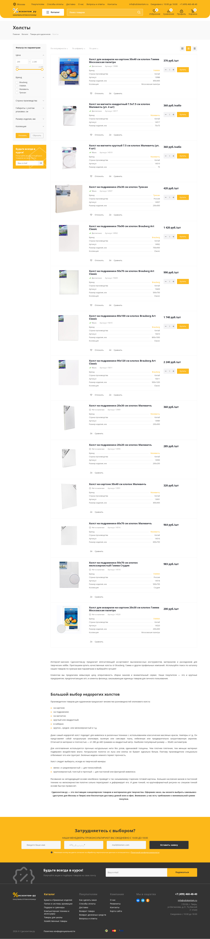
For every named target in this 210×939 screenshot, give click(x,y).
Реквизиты (115, 903)
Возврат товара (87, 911)
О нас (81, 4)
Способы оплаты (55, 4)
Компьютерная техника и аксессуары (56, 912)
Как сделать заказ (88, 900)
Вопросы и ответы (96, 4)
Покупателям (37, 4)
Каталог (49, 894)
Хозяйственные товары (55, 921)
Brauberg (156, 237)
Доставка (70, 4)
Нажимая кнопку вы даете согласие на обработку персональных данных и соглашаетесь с (106, 852)
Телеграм (143, 900)
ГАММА (156, 70)
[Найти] (139, 12)
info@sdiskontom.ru (138, 4)
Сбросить (37, 135)
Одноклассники (147, 900)
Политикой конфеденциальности (145, 852)
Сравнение (168, 14)
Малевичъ (155, 115)
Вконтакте (138, 900)
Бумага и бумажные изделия (58, 900)
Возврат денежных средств (92, 914)
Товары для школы (53, 917)
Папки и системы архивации (58, 903)
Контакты (112, 4)
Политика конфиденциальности (59, 931)
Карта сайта (116, 911)
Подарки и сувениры (54, 907)
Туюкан (156, 195)
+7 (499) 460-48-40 (188, 4)
